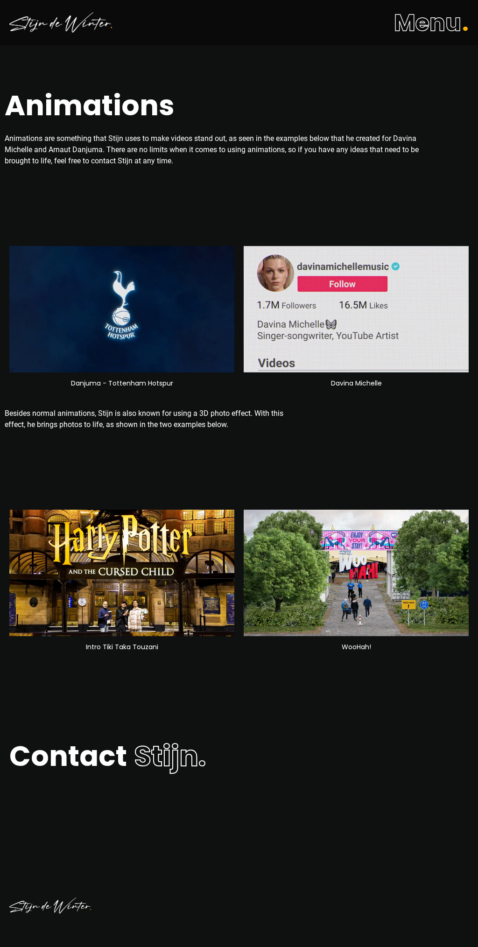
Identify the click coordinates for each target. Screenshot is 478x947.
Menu (427, 22)
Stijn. (170, 756)
